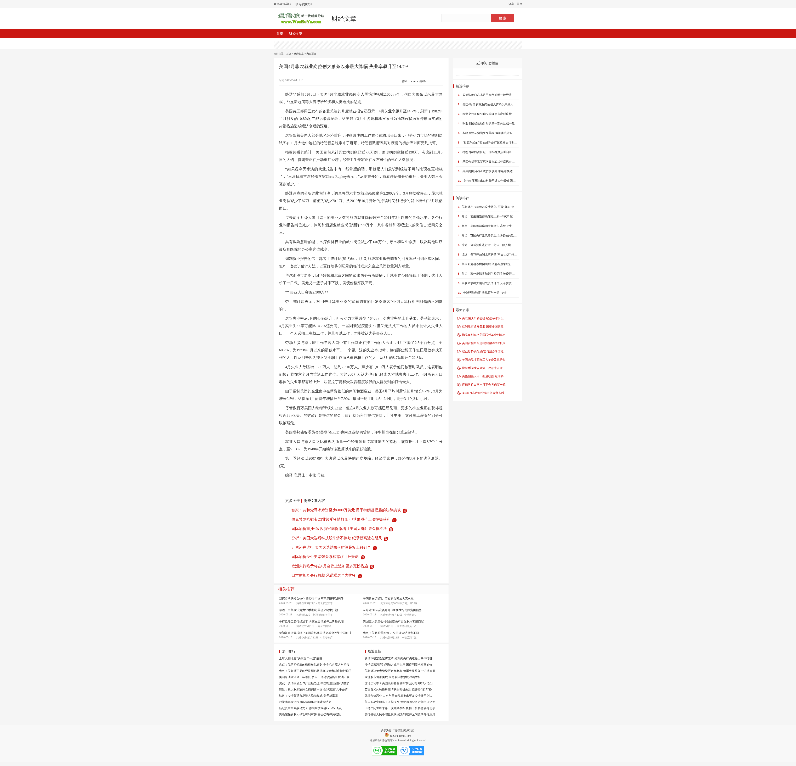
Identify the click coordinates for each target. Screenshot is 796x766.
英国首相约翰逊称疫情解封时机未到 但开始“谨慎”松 (398, 689)
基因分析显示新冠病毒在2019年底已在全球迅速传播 (495, 161)
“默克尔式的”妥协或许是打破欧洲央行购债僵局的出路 (497, 142)
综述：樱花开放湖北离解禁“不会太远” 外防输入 (492, 254)
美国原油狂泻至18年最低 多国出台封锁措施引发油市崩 (314, 677)
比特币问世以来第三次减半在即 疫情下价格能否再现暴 (400, 708)
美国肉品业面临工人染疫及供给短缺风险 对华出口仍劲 (400, 702)
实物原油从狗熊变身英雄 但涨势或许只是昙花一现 (494, 133)
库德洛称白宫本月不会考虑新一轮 (484, 384)
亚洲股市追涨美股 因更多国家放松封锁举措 (393, 677)
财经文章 (344, 18)
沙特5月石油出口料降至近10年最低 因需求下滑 (494, 180)
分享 (511, 4)
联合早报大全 (304, 4)
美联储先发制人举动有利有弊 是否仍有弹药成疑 (310, 714)
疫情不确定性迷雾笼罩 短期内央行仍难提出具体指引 (398, 658)
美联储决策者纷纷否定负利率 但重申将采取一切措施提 (400, 670)
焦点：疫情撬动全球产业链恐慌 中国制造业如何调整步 (314, 683)
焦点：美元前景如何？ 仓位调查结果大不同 (391, 632)
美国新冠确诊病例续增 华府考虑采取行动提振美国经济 (497, 264)
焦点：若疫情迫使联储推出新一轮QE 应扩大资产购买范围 (499, 216)
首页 (519, 4)
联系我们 (409, 730)
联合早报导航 (282, 4)
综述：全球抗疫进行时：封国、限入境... (487, 245)
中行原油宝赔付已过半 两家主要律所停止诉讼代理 (311, 621)
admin (414, 81)
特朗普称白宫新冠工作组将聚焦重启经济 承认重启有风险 (499, 152)
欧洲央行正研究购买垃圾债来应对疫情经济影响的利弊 (497, 114)
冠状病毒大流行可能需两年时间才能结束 (305, 702)
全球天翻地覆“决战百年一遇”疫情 (300, 658)
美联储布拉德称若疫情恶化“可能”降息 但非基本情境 (495, 206)
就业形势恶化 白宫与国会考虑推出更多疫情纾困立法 (398, 695)
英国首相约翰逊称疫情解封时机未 (484, 343)
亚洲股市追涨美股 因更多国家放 (483, 326)
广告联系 (398, 730)
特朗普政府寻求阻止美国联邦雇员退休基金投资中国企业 (315, 632)
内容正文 (311, 53)
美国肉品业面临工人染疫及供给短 (484, 359)
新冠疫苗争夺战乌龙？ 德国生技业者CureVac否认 (310, 708)
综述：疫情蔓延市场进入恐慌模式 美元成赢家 (308, 695)
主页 (288, 53)
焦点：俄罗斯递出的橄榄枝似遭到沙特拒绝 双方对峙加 (314, 664)
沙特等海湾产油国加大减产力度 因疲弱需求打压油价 (398, 664)
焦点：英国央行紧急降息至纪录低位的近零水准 (492, 235)
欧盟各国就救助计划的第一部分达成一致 (488, 123)
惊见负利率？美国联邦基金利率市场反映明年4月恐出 (399, 683)
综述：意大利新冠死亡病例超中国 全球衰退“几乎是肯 (313, 689)
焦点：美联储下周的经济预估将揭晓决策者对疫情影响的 (315, 670)
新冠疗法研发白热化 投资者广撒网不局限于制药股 (311, 598)
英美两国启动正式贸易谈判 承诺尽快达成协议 (491, 171)
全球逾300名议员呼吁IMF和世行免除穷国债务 (392, 610)
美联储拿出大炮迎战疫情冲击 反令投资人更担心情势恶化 (498, 283)
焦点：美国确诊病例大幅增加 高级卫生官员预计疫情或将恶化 (501, 226)
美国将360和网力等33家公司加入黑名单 (388, 598)
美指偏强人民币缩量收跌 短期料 (483, 376)
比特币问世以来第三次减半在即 (482, 368)
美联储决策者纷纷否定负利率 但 (483, 318)
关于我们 (386, 730)
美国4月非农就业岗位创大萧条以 (483, 393)
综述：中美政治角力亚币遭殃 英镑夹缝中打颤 (308, 610)
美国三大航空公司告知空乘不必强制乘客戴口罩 (393, 621)
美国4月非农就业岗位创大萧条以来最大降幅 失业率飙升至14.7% (503, 104)
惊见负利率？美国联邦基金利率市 (484, 334)
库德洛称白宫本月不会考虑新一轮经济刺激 (490, 94)
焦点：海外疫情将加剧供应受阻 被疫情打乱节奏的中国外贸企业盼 (504, 273)
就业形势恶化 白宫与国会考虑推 (483, 351)
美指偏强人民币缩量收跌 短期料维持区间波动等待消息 (400, 714)
